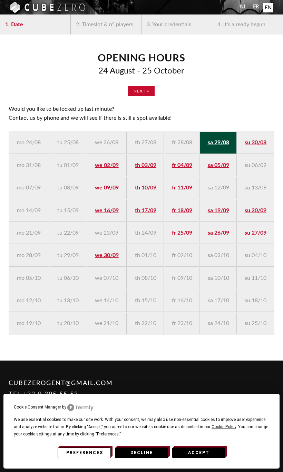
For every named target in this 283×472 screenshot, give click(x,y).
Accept (198, 452)
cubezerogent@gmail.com (61, 383)
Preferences (84, 452)
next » (141, 91)
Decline (141, 452)
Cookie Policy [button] (224, 426)
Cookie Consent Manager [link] (37, 407)
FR (256, 6)
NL (243, 6)
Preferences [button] (108, 434)
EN (268, 7)
